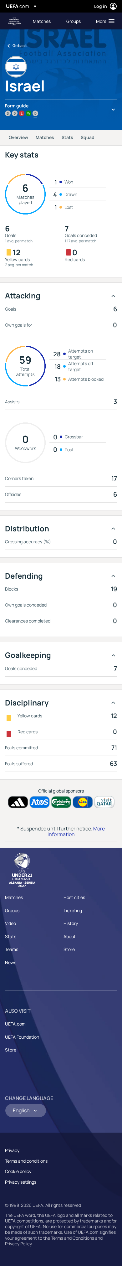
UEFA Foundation (22, 1037)
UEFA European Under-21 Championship (14, 21)
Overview (18, 137)
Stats (67, 137)
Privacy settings (20, 1182)
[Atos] (39, 802)
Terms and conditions (26, 1161)
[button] (104, 21)
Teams (11, 949)
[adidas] (18, 802)
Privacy (12, 1150)
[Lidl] (83, 802)
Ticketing (73, 910)
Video (10, 923)
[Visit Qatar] (104, 802)
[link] (42, 21)
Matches (45, 137)
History (71, 923)
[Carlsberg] (61, 802)
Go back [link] (20, 45)
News (10, 962)
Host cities (74, 897)
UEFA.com (15, 1024)
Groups (12, 910)
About (70, 936)
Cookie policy (18, 1171)
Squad (87, 137)
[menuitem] (44, 21)
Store (69, 949)
